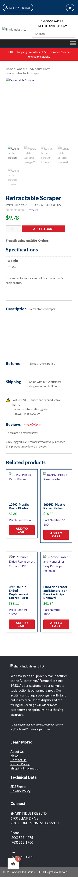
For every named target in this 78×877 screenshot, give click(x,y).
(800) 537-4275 (21, 838)
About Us (17, 752)
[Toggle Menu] (73, 43)
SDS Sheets (18, 787)
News (14, 756)
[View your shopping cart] (70, 7)
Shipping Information (25, 768)
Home (9, 69)
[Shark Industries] (14, 29)
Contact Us (18, 760)
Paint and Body (24, 69)
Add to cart (43, 229)
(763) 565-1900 (21, 842)
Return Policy (20, 764)
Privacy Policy (20, 791)
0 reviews (32, 209)
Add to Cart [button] (22, 530)
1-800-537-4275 (52, 21)
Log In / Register (19, 7)
